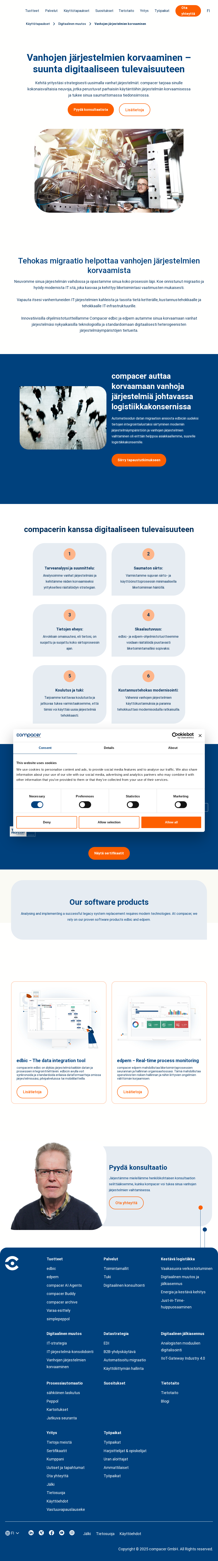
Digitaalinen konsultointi (124, 1285)
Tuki (107, 1277)
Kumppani (55, 1459)
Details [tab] (109, 748)
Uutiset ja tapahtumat (66, 1467)
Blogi (165, 1401)
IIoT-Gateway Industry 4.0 (183, 1358)
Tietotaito (169, 1392)
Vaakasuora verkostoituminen (186, 1268)
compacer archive (62, 1302)
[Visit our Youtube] (61, 1534)
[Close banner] (200, 735)
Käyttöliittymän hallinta (124, 1368)
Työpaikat (112, 1442)
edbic (51, 1268)
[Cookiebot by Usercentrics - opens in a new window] (175, 735)
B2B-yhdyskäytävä (120, 1351)
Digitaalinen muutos (72, 24)
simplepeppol (58, 1319)
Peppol (52, 1401)
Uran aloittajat (116, 1459)
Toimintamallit (116, 1268)
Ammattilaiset (116, 1467)
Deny (47, 822)
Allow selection (109, 822)
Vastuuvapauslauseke (66, 1509)
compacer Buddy (61, 1293)
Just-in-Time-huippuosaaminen (176, 1303)
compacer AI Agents (64, 1285)
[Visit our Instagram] (72, 1534)
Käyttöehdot (57, 1501)
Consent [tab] (45, 748)
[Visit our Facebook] (51, 1534)
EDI (106, 1343)
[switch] (85, 804)
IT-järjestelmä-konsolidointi (70, 1351)
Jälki (50, 1484)
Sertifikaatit (57, 1451)
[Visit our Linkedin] (31, 1534)
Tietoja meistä (59, 1442)
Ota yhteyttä (57, 1476)
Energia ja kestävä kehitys (183, 1292)
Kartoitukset (57, 1409)
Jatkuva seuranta (62, 1418)
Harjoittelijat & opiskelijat (125, 1451)
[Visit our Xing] (41, 1534)
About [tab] (173, 748)
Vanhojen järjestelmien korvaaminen (120, 24)
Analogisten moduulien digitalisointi (180, 1346)
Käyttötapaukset (38, 24)
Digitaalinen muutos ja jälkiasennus (180, 1280)
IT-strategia (57, 1343)
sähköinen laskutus (63, 1392)
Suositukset (104, 11)
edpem (53, 1277)
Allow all (171, 822)
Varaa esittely (58, 1310)
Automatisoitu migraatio (125, 1360)
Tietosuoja (56, 1492)
